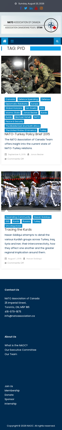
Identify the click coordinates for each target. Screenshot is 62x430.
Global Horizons (14, 108)
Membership (12, 390)
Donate (9, 395)
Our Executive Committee (20, 350)
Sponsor (9, 399)
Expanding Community (18, 217)
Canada (10, 99)
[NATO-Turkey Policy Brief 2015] (31, 75)
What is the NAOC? (16, 345)
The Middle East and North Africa (23, 125)
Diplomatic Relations (17, 103)
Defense (46, 99)
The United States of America (21, 130)
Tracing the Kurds (18, 229)
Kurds (44, 112)
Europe (34, 103)
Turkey (43, 130)
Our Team (11, 354)
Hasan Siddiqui (42, 217)
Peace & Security (14, 121)
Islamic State (13, 112)
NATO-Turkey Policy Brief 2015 (27, 134)
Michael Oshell (22, 117)
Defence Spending (28, 99)
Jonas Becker (30, 112)
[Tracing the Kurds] (31, 191)
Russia (26, 221)
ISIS (42, 108)
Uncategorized (13, 225)
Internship (11, 403)
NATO (37, 117)
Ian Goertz (31, 108)
